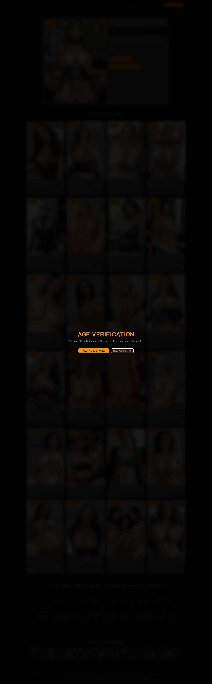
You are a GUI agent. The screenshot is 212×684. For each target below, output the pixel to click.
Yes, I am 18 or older (93, 350)
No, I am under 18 (122, 350)
